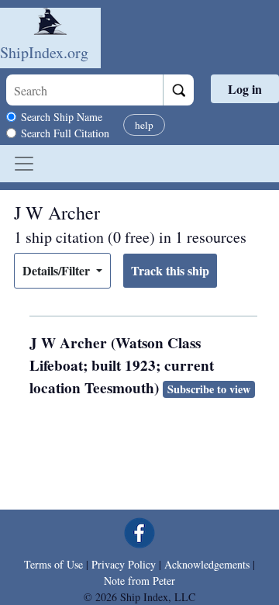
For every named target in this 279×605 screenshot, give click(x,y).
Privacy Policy (123, 564)
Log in (245, 89)
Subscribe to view (208, 389)
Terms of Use (53, 564)
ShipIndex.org (44, 52)
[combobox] (84, 89)
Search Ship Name (61, 116)
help (144, 125)
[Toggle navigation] (24, 163)
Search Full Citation (65, 133)
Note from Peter (139, 580)
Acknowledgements (207, 564)
